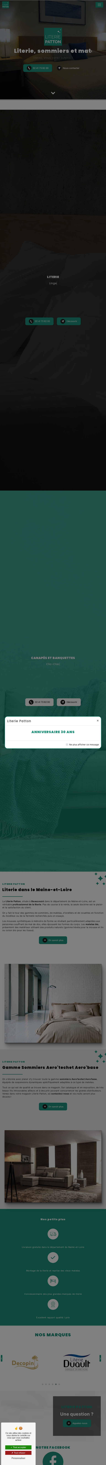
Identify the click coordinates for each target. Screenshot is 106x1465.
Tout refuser (19, 1453)
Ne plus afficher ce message (84, 744)
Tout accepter (19, 1447)
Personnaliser (18, 1458)
